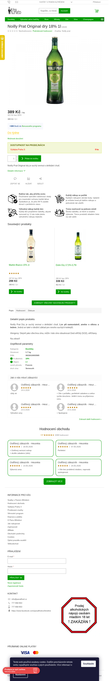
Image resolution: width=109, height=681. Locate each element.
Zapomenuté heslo (15, 586)
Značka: (62, 31)
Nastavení (20, 674)
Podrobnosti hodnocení (42, 31)
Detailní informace (15, 171)
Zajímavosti (12, 527)
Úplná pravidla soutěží (17, 540)
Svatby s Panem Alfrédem (51, 2)
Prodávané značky (15, 510)
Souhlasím (88, 664)
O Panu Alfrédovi (15, 520)
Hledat (64, 11)
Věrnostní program (15, 513)
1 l (27, 362)
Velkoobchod (13, 544)
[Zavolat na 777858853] (11, 2)
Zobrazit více (54, 481)
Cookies (11, 537)
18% (27, 359)
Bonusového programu (31, 126)
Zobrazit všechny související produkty (54, 303)
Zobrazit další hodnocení (89, 419)
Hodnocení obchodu (54, 429)
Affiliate (11, 530)
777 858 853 (17, 603)
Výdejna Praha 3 (15, 507)
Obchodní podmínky (16, 534)
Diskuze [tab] (31, 310)
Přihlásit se (16, 578)
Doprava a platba (15, 517)
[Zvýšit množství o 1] (17, 157)
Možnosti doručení (15, 138)
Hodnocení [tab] (20, 310)
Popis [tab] (11, 310)
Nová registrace (14, 583)
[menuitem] (11, 19)
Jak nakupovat (14, 523)
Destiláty (29, 349)
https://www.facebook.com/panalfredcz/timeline (31, 611)
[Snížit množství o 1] (17, 160)
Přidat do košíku (31, 158)
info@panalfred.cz (19, 599)
